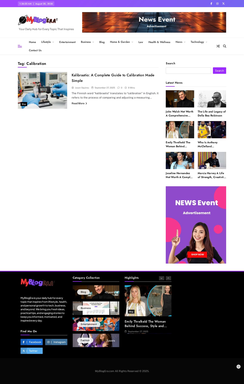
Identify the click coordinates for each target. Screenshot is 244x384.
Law (140, 42)
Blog (102, 42)
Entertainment (67, 42)
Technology (197, 42)
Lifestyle (46, 42)
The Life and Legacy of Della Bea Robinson (212, 113)
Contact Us (35, 50)
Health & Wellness (159, 42)
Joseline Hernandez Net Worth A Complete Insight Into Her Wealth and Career (180, 179)
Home (32, 42)
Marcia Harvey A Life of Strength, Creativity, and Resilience (212, 177)
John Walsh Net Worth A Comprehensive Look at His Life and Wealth (179, 118)
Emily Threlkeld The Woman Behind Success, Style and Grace (178, 148)
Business (86, 42)
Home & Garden (120, 42)
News (179, 42)
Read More (78, 103)
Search (170, 63)
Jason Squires (82, 88)
